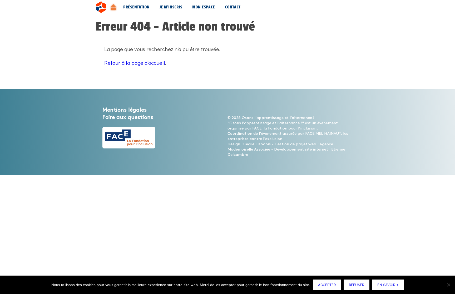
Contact (232, 7)
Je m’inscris (171, 7)
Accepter (327, 285)
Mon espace (203, 7)
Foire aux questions (127, 117)
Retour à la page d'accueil (134, 62)
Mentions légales (124, 110)
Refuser (356, 285)
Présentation (136, 7)
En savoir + (388, 285)
